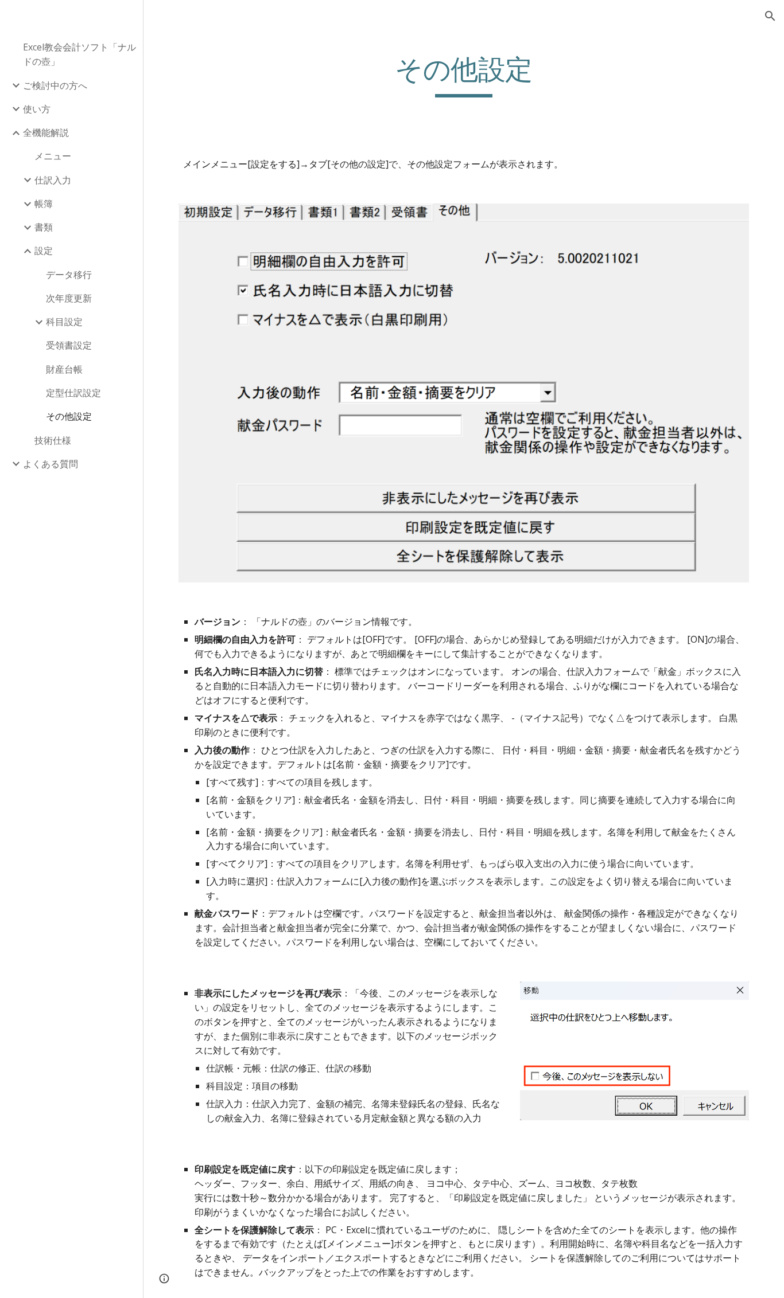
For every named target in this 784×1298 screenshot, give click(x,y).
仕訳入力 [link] (52, 180)
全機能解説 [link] (46, 132)
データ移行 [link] (69, 274)
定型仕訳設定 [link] (73, 392)
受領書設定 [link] (69, 345)
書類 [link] (43, 227)
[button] (770, 16)
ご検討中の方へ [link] (55, 85)
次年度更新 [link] (69, 298)
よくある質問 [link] (50, 464)
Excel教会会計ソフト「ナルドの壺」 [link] (79, 54)
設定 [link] (43, 250)
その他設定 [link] (69, 416)
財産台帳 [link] (64, 369)
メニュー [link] (52, 156)
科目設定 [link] (64, 321)
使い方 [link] (37, 109)
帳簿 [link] (43, 203)
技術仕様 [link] (52, 440)
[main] (464, 75)
